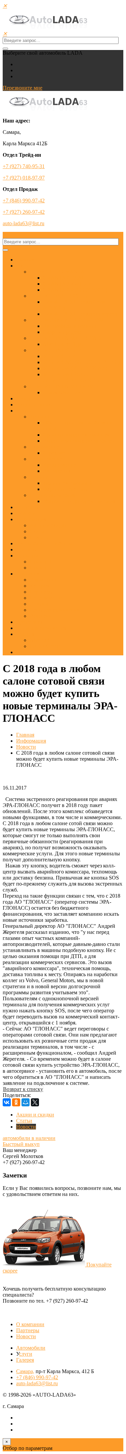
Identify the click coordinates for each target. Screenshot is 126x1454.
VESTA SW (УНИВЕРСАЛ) (75, 368)
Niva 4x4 (39, 640)
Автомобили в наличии (70, 326)
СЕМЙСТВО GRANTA (57, 271)
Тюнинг (39, 477)
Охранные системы (65, 489)
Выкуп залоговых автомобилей (79, 441)
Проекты (26, 549)
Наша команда (46, 598)
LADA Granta (45, 646)
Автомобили (30, 1348)
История (39, 586)
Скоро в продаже (62, 332)
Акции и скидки (35, 404)
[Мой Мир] (26, 1102)
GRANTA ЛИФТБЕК (67, 284)
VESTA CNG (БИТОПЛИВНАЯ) (81, 362)
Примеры (27, 555)
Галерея (25, 634)
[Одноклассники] (16, 1102)
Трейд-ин (27, 398)
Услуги (24, 410)
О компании (44, 580)
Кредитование (46, 459)
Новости (26, 513)
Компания (27, 573)
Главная (25, 259)
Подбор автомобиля (52, 495)
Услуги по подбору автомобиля (79, 501)
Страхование (44, 447)
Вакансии (41, 616)
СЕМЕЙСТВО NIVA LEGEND (65, 338)
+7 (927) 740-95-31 (24, 166)
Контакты (27, 507)
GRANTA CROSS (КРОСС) (75, 290)
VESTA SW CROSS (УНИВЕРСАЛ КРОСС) (71, 377)
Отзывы (39, 604)
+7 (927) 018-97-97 (24, 178)
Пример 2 (41, 567)
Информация (31, 519)
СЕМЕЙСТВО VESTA (56, 350)
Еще (21, 652)
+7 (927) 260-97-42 (24, 212)
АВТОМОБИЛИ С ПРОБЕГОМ (67, 320)
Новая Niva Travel (63, 392)
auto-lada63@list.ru (23, 223)
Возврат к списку (23, 1089)
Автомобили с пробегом (44, 543)
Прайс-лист (29, 622)
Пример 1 (41, 561)
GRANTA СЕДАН (64, 278)
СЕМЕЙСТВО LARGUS (58, 296)
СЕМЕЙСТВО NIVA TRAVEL (65, 386)
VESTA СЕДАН (61, 356)
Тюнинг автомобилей (68, 483)
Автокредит (57, 471)
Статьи (38, 531)
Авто (22, 265)
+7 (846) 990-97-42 (24, 200)
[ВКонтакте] (7, 1102)
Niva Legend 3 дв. (63, 344)
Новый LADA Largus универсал (80, 314)
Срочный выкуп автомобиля (76, 435)
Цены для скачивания (54, 610)
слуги (25, 1354)
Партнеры (41, 592)
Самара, (25, 1371)
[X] (35, 1102)
